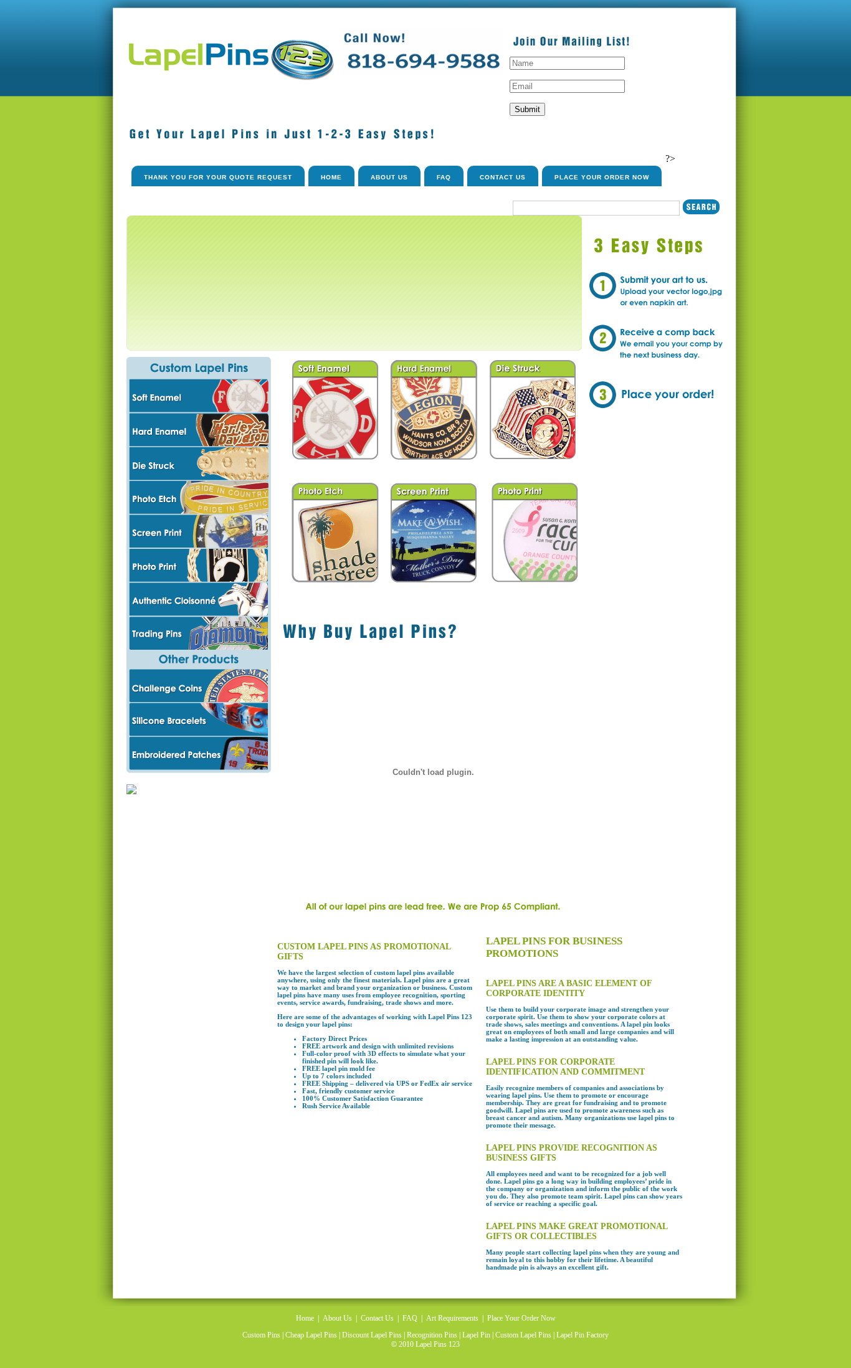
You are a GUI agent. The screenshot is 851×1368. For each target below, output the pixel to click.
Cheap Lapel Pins (311, 1335)
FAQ (444, 177)
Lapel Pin (476, 1335)
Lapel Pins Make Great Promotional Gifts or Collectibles (576, 1231)
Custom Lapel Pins (523, 1335)
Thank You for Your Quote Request (218, 177)
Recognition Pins (432, 1335)
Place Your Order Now (601, 177)
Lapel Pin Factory (582, 1335)
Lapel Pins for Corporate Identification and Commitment (565, 1066)
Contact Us (503, 177)
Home (331, 177)
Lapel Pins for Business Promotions (554, 947)
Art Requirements (452, 1318)
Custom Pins (261, 1335)
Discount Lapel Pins (372, 1335)
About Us (389, 177)
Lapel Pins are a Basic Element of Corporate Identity (569, 988)
